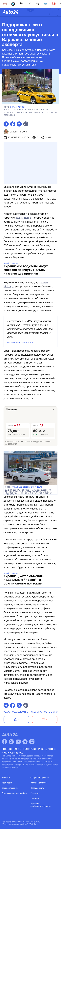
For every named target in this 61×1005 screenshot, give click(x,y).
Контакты (34, 798)
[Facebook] (4, 741)
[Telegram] (25, 741)
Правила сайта (37, 788)
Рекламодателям (38, 783)
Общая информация (39, 777)
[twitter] (19, 124)
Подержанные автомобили (14, 793)
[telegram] (6, 124)
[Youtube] (18, 741)
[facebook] (12, 124)
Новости (6, 777)
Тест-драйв (7, 783)
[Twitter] (11, 741)
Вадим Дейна (23, 217)
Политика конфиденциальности (40, 805)
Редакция (34, 793)
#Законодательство (16, 712)
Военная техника (10, 788)
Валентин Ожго (19, 132)
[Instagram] (31, 741)
